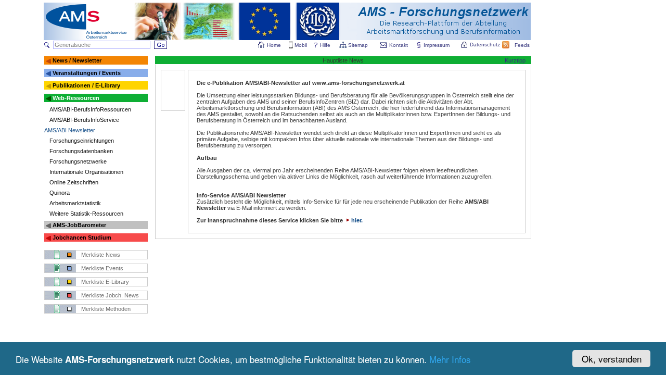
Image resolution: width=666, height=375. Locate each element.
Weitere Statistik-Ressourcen (86, 213)
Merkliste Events (102, 268)
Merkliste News (100, 255)
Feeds (522, 45)
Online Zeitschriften (73, 182)
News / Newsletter (77, 60)
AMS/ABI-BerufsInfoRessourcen (90, 109)
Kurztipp (515, 60)
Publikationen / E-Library (86, 85)
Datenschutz (485, 44)
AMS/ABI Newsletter (69, 130)
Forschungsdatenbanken (81, 151)
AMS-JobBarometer (79, 225)
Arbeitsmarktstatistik (75, 203)
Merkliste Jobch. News (110, 295)
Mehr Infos (450, 359)
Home (274, 45)
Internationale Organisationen (86, 172)
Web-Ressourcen (76, 98)
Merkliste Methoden (106, 309)
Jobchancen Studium (82, 237)
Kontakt (398, 45)
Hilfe (325, 45)
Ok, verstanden (612, 358)
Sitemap (358, 45)
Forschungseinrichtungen (81, 141)
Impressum (437, 45)
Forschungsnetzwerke (78, 161)
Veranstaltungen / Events (87, 73)
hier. (357, 220)
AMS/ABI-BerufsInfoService (84, 120)
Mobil (300, 45)
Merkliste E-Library (105, 282)
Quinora (59, 193)
